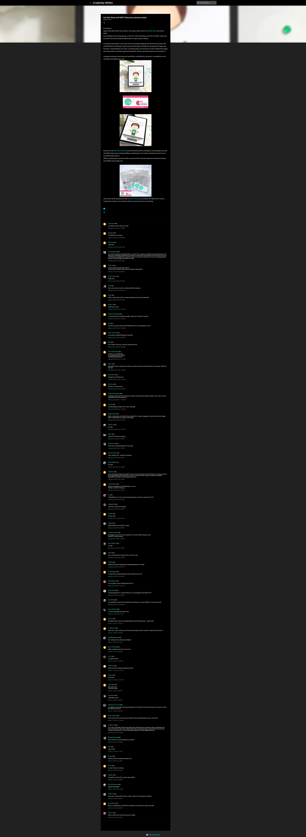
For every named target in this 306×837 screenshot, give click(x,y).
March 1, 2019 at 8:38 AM (115, 651)
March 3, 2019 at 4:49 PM (115, 798)
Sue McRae (111, 695)
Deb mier (110, 242)
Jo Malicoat (111, 628)
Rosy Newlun (111, 581)
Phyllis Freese (112, 413)
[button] (104, 23)
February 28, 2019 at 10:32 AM (116, 328)
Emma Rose (111, 443)
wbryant (110, 233)
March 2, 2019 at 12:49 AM (115, 732)
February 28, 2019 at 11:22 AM (116, 379)
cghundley (111, 684)
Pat (109, 323)
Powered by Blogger (154, 834)
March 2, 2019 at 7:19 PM (115, 761)
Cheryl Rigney (112, 571)
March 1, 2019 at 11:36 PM (115, 720)
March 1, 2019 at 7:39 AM (115, 633)
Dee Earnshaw (112, 453)
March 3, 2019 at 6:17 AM (115, 789)
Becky (109, 434)
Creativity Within (103, 2)
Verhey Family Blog (113, 314)
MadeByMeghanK (113, 637)
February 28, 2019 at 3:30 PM (116, 538)
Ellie (109, 342)
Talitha (110, 562)
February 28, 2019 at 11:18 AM (116, 370)
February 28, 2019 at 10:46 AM (116, 347)
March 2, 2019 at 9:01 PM (115, 770)
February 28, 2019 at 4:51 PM (116, 567)
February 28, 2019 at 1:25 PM (116, 457)
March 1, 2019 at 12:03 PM (115, 661)
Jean (109, 285)
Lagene (110, 523)
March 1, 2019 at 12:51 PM (115, 680)
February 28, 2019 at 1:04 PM (116, 439)
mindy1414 (111, 725)
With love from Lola (113, 704)
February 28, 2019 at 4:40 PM (116, 557)
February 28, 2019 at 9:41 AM (116, 290)
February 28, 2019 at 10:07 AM (116, 309)
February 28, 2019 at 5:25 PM (116, 576)
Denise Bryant (112, 715)
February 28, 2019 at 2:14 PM (116, 499)
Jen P (109, 656)
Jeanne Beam (112, 484)
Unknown (110, 471)
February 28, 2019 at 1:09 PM (116, 448)
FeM (109, 746)
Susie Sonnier (112, 276)
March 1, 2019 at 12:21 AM (115, 614)
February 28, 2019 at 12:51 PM (116, 429)
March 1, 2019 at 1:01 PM (115, 690)
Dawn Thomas (112, 332)
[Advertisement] (178, 69)
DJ (109, 495)
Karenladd (111, 599)
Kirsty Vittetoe (112, 609)
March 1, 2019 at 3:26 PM (115, 711)
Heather (110, 775)
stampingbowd (112, 251)
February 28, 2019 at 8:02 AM (116, 237)
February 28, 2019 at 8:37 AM (116, 247)
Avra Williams (112, 543)
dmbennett (111, 504)
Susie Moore (111, 590)
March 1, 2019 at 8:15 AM (115, 642)
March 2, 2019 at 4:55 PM (115, 742)
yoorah (110, 513)
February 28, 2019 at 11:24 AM (116, 389)
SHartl (110, 552)
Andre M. (110, 793)
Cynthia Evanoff (112, 532)
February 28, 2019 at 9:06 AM (116, 271)
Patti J (110, 364)
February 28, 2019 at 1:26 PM (116, 467)
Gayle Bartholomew (113, 393)
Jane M (110, 404)
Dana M (110, 618)
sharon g (110, 384)
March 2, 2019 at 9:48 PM (115, 779)
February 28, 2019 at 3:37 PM (116, 548)
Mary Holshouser (113, 351)
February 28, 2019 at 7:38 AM (116, 228)
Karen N (110, 265)
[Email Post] (104, 209)
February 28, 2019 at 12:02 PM (116, 420)
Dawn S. (110, 812)
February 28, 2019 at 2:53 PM (116, 509)
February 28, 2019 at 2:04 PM (116, 490)
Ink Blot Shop (151, 31)
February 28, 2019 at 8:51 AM (116, 260)
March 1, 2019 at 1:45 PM (115, 700)
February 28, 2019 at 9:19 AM (116, 281)
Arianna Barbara (113, 784)
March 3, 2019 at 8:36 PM (115, 808)
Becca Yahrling (112, 647)
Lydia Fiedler (111, 462)
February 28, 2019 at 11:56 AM (116, 409)
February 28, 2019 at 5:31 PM (116, 585)
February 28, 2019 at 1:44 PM (116, 479)
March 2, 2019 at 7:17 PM (115, 751)
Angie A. (110, 304)
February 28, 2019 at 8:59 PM (116, 604)
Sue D (109, 765)
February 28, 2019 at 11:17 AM (116, 359)
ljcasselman (111, 803)
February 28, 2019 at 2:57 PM (116, 518)
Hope (109, 295)
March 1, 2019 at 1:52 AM (115, 623)
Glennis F (110, 424)
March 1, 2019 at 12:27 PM (115, 670)
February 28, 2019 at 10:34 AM (116, 337)
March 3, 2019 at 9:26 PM (115, 817)
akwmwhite (111, 374)
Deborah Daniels (113, 737)
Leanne (110, 675)
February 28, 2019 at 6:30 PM (116, 595)
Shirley (110, 756)
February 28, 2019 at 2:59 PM (116, 528)
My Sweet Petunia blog (121, 150)
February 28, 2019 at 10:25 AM (116, 318)
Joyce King (111, 223)
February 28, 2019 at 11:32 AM (116, 399)
